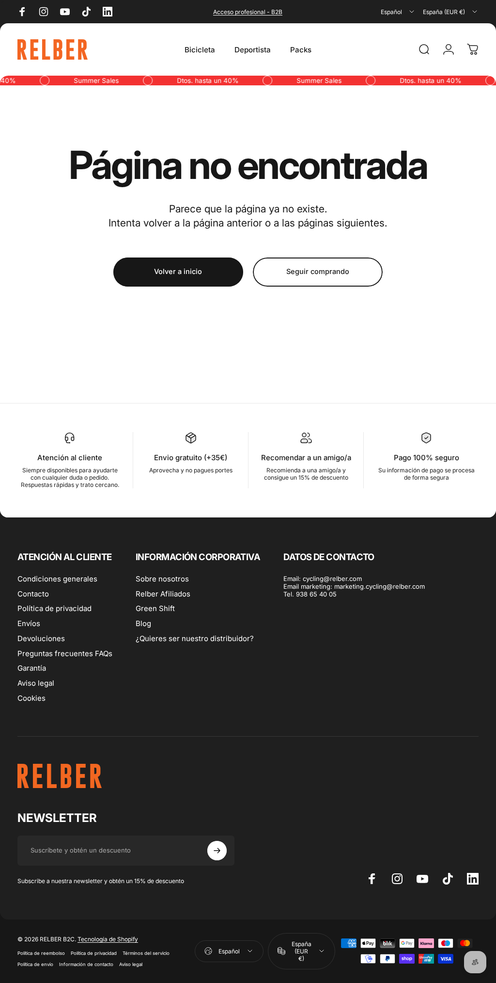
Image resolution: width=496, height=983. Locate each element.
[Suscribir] (217, 850)
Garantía (31, 668)
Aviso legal (35, 683)
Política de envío (35, 964)
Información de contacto (86, 964)
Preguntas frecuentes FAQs (64, 653)
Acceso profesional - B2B (247, 12)
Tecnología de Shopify (108, 939)
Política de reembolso (41, 953)
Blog (143, 623)
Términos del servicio (146, 953)
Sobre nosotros (162, 579)
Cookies (31, 698)
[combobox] (398, 11)
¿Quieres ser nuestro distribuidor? (195, 638)
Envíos (28, 623)
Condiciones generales (57, 579)
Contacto (33, 594)
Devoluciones (41, 638)
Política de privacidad (54, 608)
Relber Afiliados (163, 594)
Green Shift (155, 608)
